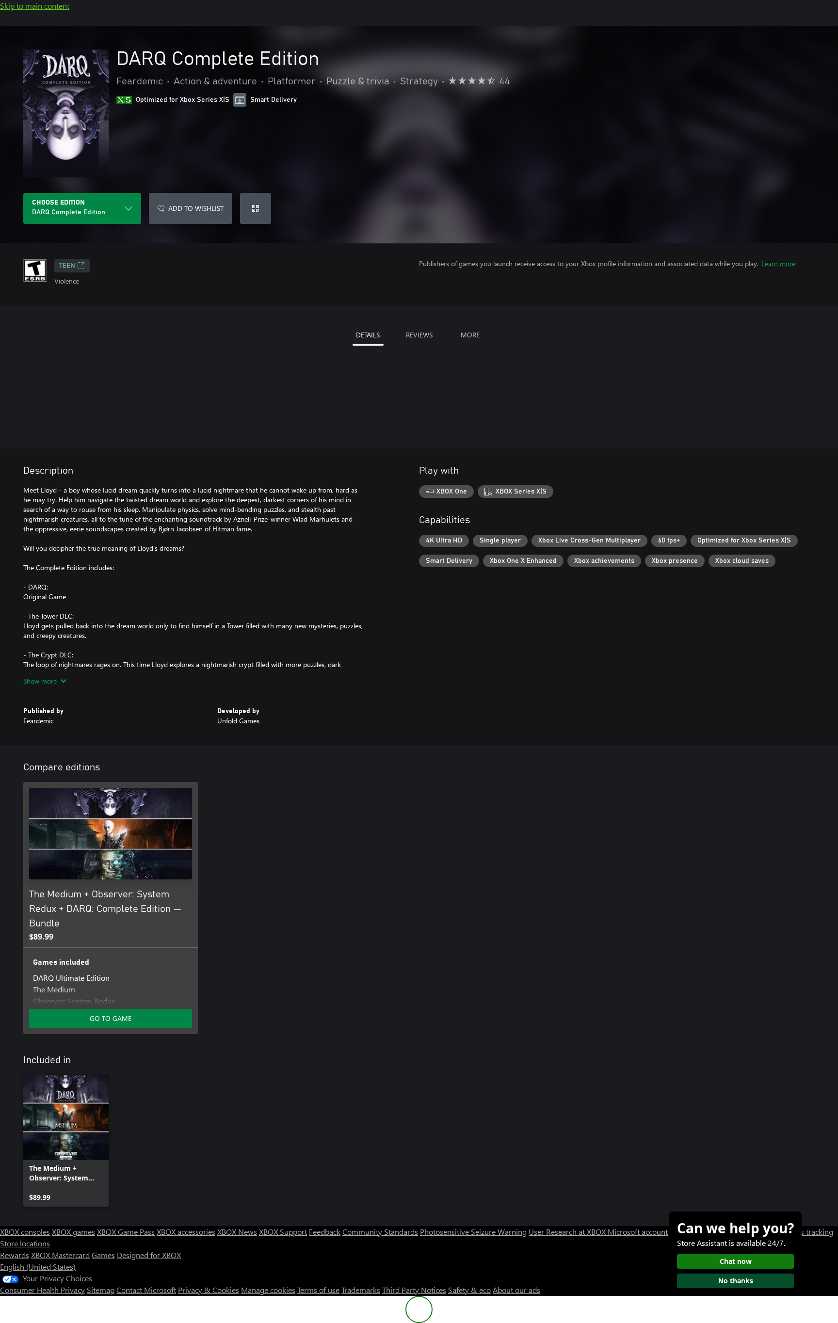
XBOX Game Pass (126, 1232)
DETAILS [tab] (368, 334)
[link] (66, 1141)
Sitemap (100, 1290)
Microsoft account (638, 1232)
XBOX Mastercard (60, 1255)
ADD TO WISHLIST (196, 208)
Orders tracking (807, 1232)
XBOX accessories (186, 1232)
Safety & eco (469, 1290)
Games (103, 1255)
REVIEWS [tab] (419, 334)
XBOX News (237, 1232)
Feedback (324, 1232)
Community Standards (380, 1232)
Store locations (25, 1243)
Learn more (778, 263)
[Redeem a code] (255, 208)
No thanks (735, 1280)
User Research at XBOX (568, 1232)
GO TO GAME (110, 1018)
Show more (40, 680)
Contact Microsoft (146, 1290)
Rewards (14, 1255)
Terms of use (318, 1290)
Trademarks (360, 1290)
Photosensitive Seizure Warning (473, 1232)
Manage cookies (268, 1290)
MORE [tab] (470, 334)
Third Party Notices (414, 1290)
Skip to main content (34, 5)
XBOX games (73, 1232)
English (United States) (38, 1266)
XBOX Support (283, 1232)
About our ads (516, 1290)
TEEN (67, 265)
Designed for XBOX (149, 1255)
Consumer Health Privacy (42, 1290)
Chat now (736, 1261)
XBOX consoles (25, 1232)
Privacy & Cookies (208, 1290)
